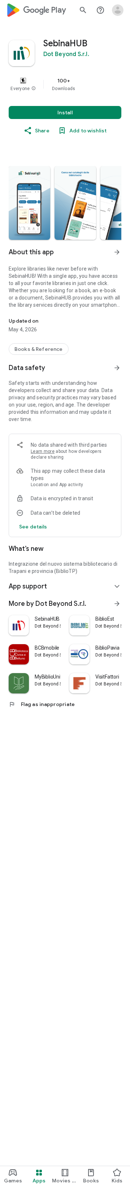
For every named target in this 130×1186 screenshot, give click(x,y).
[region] (65, 84)
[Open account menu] (117, 10)
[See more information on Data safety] (117, 368)
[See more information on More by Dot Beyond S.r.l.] (117, 603)
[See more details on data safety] (33, 526)
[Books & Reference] (39, 349)
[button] (33, 88)
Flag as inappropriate (42, 704)
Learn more (43, 451)
